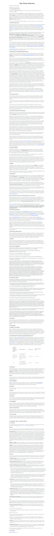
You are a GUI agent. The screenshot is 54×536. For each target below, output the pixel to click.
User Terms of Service (24, 425)
